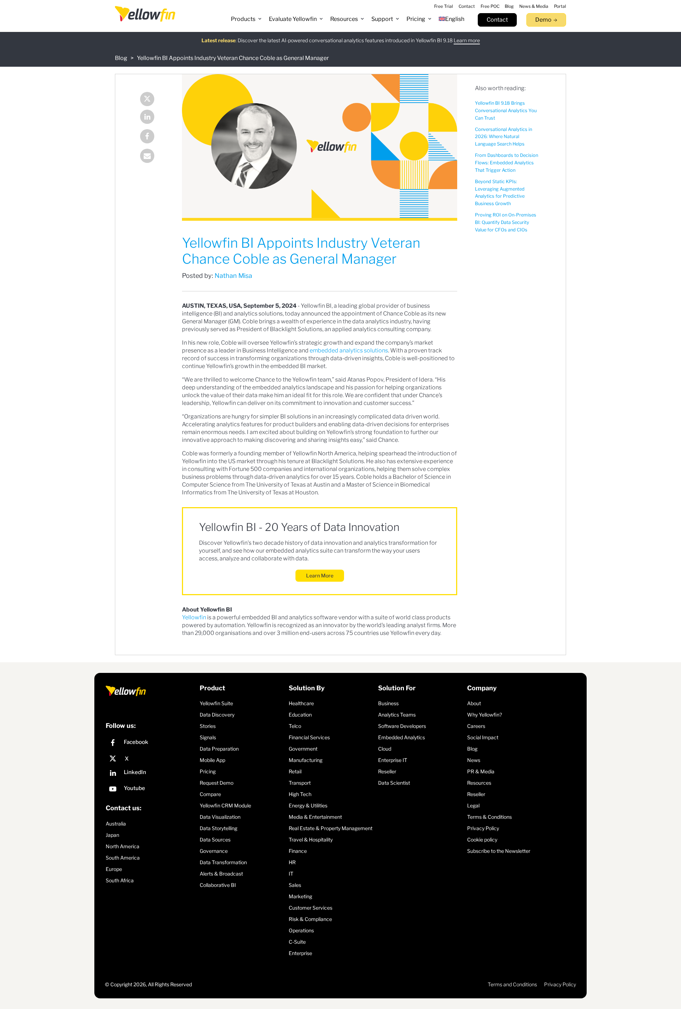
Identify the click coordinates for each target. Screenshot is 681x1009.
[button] (246, 19)
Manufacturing (305, 760)
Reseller (387, 771)
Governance (214, 851)
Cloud (384, 749)
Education (300, 715)
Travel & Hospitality (311, 840)
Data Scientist (394, 783)
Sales (295, 885)
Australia (116, 824)
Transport (300, 783)
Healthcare (301, 703)
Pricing (208, 771)
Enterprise (300, 953)
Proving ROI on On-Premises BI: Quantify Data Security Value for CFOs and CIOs (505, 222)
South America (123, 858)
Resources (479, 783)
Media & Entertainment (315, 817)
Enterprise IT (392, 760)
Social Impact (482, 737)
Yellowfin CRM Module (225, 805)
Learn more (467, 40)
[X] (151, 759)
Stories (208, 726)
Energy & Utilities (308, 805)
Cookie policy (482, 840)
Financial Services (309, 737)
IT (291, 874)
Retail (295, 771)
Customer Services (310, 908)
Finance (298, 851)
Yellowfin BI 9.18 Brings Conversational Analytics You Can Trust (506, 110)
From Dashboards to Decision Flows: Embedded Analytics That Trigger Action (506, 163)
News (473, 760)
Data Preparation (219, 749)
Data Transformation (223, 862)
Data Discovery (217, 715)
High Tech (300, 794)
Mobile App (212, 760)
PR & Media (480, 771)
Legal (473, 805)
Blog (121, 58)
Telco (295, 726)
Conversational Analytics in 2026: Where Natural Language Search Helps (503, 137)
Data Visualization (220, 817)
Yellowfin (194, 617)
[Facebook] (152, 137)
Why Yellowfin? (484, 715)
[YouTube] (151, 790)
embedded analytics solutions (349, 350)
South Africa (120, 880)
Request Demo (216, 783)
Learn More (319, 575)
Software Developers (402, 726)
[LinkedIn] (152, 118)
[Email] (152, 157)
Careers (476, 726)
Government (303, 749)
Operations (301, 930)
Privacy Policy (483, 828)
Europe (114, 869)
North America (122, 846)
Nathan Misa (233, 275)
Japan (112, 835)
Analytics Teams (397, 715)
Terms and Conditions (512, 984)
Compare (210, 794)
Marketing (300, 896)
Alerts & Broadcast (221, 874)
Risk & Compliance (310, 919)
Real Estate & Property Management (330, 828)
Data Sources (215, 840)
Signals (208, 737)
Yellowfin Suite (216, 703)
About (474, 703)
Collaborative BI (218, 885)
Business (388, 703)
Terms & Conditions (489, 817)
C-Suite (297, 942)
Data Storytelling (218, 828)
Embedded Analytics (401, 737)
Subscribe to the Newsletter (498, 851)
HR (292, 862)
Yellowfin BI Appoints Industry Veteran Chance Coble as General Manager (233, 58)
